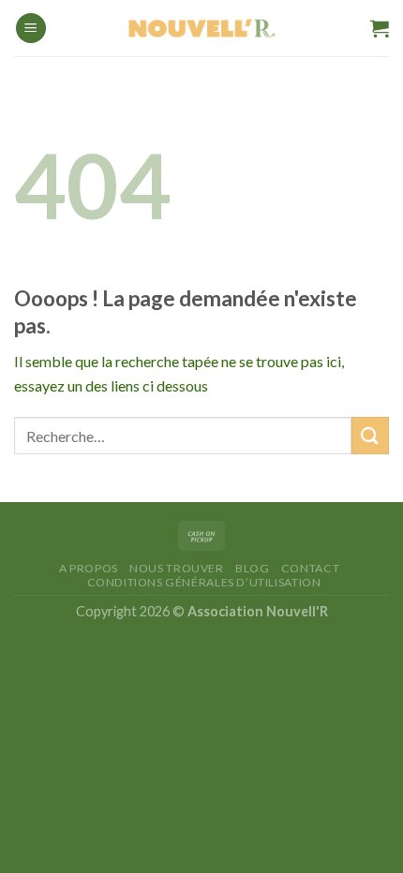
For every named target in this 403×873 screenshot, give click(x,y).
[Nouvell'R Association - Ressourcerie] (201, 28)
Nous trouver (176, 568)
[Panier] (379, 28)
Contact (310, 568)
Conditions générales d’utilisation (204, 582)
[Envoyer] (370, 435)
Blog (252, 568)
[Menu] (31, 28)
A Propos (88, 568)
